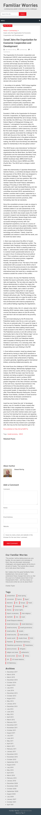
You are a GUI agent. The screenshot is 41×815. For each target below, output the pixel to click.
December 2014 (12, 680)
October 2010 (11, 759)
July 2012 (10, 709)
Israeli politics (11, 631)
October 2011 (11, 730)
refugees (22, 649)
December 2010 (12, 754)
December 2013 (12, 693)
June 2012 (10, 711)
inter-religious (26, 613)
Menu (3, 20)
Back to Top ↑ (20, 813)
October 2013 (11, 696)
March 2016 (11, 674)
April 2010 (10, 773)
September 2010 (12, 762)
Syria (19, 656)
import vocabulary (13, 613)
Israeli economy (12, 434)
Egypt (27, 599)
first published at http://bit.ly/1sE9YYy (15, 429)
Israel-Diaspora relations (15, 620)
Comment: (6, 489)
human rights (18, 610)
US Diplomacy (11, 663)
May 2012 (10, 714)
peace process (12, 649)
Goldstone (18, 606)
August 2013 (11, 698)
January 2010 (11, 780)
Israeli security (11, 634)
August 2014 (11, 685)
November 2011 (12, 727)
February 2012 (11, 722)
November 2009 (12, 786)
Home (5, 30)
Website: (6, 526)
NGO (31, 638)
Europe (23, 603)
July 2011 (10, 735)
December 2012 (12, 706)
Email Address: (8, 517)
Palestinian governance (14, 645)
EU (17, 603)
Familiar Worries (20, 5)
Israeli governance (26, 627)
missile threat (22, 638)
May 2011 (10, 741)
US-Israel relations (18, 659)
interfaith (10, 617)
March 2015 (11, 677)
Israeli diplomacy (26, 624)
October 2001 (11, 802)
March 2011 (11, 746)
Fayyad (9, 606)
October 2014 (11, 682)
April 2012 (10, 717)
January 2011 (11, 751)
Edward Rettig (12, 49)
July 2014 (10, 688)
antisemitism (11, 595)
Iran (17, 617)
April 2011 (10, 743)
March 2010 (11, 775)
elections (10, 603)
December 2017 (12, 672)
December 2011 (12, 725)
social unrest (11, 656)
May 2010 (10, 770)
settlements (25, 652)
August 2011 (11, 733)
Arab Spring (22, 595)
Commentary (13, 30)
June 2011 (10, 738)
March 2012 (11, 719)
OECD (21, 434)
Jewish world (11, 638)
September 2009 (12, 791)
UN (8, 659)
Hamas (9, 610)
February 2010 (12, 778)
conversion (10, 599)
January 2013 (11, 704)
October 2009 (11, 788)
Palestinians (29, 645)
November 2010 (12, 757)
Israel (23, 617)
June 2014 (10, 690)
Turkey (26, 656)
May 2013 (10, 701)
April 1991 (10, 804)
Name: (5, 508)
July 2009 (10, 796)
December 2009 (12, 783)
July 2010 (10, 767)
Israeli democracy (12, 624)
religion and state (12, 652)
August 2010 (11, 765)
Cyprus (19, 599)
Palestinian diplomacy (23, 641)
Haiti (25, 606)
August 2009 (11, 794)
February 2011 (11, 749)
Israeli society (23, 634)
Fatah (30, 603)
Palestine (10, 641)
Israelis (21, 631)
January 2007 (11, 799)
